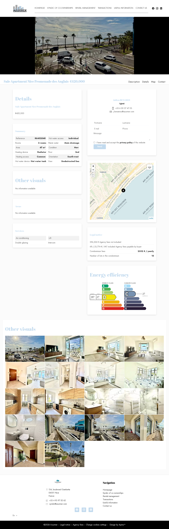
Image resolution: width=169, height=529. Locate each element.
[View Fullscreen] (93, 175)
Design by (117, 524)
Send (99, 146)
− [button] (93, 169)
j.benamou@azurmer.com (123, 111)
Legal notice (65, 524)
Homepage (19, 8)
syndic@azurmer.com (58, 503)
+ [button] (93, 166)
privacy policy (126, 142)
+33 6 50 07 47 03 (123, 108)
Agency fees (78, 524)
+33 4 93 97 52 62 (57, 500)
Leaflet (151, 218)
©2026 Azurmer (51, 524)
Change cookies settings (96, 524)
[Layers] (149, 167)
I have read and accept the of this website (120, 142)
